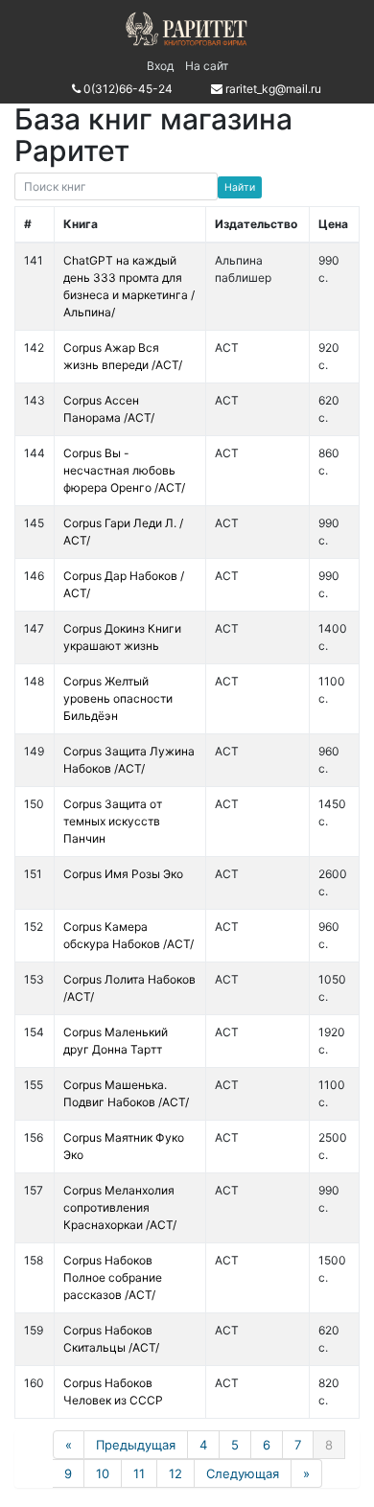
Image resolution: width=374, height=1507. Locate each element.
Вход (160, 65)
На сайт (206, 65)
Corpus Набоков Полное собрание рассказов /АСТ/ (112, 1277)
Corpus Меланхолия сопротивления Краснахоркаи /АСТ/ (119, 1207)
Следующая (242, 1473)
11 (139, 1473)
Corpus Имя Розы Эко (123, 874)
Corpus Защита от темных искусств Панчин (112, 821)
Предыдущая (135, 1444)
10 (102, 1473)
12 (175, 1473)
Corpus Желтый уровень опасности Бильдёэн (118, 698)
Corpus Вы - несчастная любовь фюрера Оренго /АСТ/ (124, 470)
